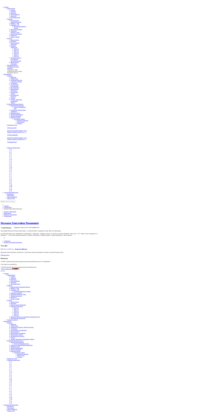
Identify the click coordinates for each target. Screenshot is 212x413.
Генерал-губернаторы (10, 211)
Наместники (7, 213)
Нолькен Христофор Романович (20, 223)
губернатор (7, 241)
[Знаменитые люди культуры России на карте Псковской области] (14, 68)
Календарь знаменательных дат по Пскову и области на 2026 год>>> (17, 138)
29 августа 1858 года (21, 249)
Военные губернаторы (10, 214)
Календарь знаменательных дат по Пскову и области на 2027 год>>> (17, 131)
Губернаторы (7, 216)
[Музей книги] (5, 255)
